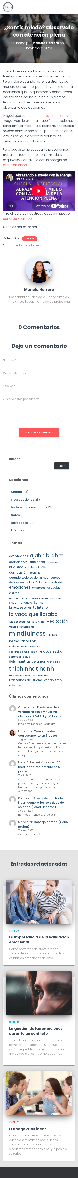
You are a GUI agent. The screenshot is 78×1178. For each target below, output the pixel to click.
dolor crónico (34, 582)
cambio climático (36, 567)
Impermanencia (20, 603)
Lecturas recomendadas (29, 507)
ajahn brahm (47, 555)
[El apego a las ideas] (39, 1093)
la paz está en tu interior (29, 607)
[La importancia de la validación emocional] (39, 902)
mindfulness (32, 245)
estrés (14, 593)
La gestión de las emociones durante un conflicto (36, 1031)
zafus (12, 685)
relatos (45, 651)
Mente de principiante (21, 626)
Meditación (57, 621)
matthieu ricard (36, 621)
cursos (55, 578)
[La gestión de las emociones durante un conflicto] (39, 993)
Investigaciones (22, 500)
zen (20, 685)
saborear (15, 656)
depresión (16, 582)
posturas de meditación (23, 651)
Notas (15, 515)
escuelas (53, 588)
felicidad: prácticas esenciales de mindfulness (36, 598)
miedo (17, 245)
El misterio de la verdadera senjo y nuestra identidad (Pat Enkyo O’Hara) (39, 711)
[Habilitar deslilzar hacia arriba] (70, 1170)
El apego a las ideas (28, 1128)
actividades (18, 556)
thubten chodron (20, 675)
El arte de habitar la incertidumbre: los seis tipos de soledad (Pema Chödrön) (41, 802)
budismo (16, 567)
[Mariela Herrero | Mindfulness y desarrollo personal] (9, 7)
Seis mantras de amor (27, 661)
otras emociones (54, 115)
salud (26, 656)
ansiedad (37, 562)
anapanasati (18, 562)
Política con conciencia (24, 646)
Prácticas (18, 530)
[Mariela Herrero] (39, 270)
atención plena (15, 165)
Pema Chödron (22, 641)
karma (39, 603)
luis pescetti (17, 621)
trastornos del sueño (25, 680)
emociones (19, 587)
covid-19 (34, 572)
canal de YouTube (17, 218)
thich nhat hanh (31, 669)
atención (53, 562)
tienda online (41, 675)
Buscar (14, 459)
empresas (38, 587)
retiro (57, 651)
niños (52, 634)
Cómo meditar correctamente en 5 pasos (41, 766)
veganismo (53, 680)
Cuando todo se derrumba (29, 578)
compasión (18, 572)
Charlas (30, 238)
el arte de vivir (54, 582)
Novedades (19, 523)
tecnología (53, 661)
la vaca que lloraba (33, 614)
